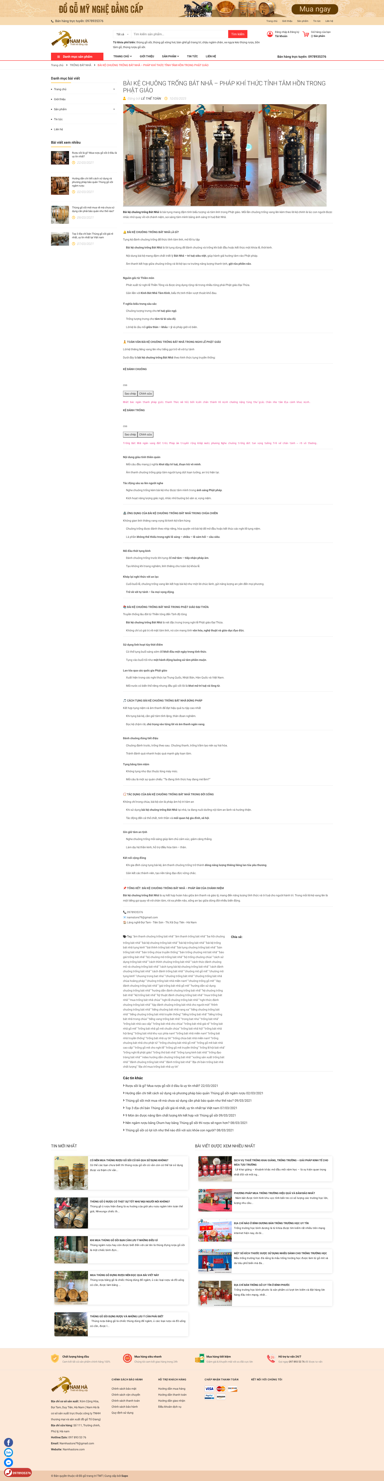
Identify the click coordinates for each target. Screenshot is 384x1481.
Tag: (129, 936)
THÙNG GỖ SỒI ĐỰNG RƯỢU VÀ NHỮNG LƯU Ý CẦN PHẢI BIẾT (126, 1316)
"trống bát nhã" (209, 1019)
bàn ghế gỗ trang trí (189, 42)
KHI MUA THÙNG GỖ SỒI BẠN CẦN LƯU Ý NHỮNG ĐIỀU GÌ (124, 1240)
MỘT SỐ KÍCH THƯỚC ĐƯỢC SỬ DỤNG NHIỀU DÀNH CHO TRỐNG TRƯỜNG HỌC (280, 1253)
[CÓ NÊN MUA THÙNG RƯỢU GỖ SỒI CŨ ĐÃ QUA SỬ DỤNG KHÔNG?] (71, 1173)
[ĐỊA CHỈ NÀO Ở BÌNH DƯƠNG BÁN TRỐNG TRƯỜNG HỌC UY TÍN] (215, 1230)
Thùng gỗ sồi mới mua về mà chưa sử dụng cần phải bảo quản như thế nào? (188, 1100)
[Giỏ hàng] (306, 34)
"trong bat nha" (190, 1019)
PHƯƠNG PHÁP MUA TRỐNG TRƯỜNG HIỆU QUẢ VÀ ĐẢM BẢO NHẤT (274, 1193)
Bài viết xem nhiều (66, 142)
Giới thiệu (287, 21)
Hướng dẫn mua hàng (171, 1388)
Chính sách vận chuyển (126, 1394)
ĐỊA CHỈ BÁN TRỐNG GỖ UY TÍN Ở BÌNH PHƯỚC (262, 1284)
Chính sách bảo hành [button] (127, 1379)
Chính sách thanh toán (126, 1400)
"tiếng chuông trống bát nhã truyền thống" (155, 1014)
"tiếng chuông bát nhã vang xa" (170, 1009)
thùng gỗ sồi (144, 42)
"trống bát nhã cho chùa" (168, 1023)
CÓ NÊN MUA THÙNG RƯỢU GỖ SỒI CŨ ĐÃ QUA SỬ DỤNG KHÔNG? (129, 1160)
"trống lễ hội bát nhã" (212, 1047)
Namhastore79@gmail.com (76, 1443)
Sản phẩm (302, 21)
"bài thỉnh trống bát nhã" (161, 947)
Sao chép (130, 393)
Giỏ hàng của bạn (321, 31)
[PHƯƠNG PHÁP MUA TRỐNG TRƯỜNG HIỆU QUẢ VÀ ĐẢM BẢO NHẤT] (215, 1200)
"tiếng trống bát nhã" (194, 1014)
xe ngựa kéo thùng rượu (239, 42)
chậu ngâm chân (212, 42)
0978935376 (94, 21)
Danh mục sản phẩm (77, 57)
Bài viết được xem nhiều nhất (225, 1146)
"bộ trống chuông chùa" (197, 957)
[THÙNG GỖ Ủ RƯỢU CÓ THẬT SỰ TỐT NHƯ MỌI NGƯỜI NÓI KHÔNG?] (71, 1213)
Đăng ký (294, 31)
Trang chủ (271, 21)
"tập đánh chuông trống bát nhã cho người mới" (180, 1004)
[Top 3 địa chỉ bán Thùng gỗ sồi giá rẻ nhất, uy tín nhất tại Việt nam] (60, 239)
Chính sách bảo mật (124, 1388)
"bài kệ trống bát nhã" (191, 942)
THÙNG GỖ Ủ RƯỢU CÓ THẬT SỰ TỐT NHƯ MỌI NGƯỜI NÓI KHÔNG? (130, 1201)
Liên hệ (329, 21)
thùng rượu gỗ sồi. (134, 47)
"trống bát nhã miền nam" (191, 1033)
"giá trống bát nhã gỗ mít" (174, 985)
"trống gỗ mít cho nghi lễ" (149, 1047)
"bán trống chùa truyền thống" (160, 952)
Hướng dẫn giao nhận (171, 1400)
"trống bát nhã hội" (191, 1028)
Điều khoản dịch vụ (169, 1406)
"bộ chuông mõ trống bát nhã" (164, 957)
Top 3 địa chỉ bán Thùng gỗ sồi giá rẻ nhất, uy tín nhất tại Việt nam (181, 1108)
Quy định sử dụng (122, 1412)
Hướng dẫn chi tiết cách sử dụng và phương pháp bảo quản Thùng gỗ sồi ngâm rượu (92, 182)
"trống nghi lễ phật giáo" (137, 1052)
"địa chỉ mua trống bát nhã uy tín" (158, 1066)
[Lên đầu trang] (377, 1462)
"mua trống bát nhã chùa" (145, 999)
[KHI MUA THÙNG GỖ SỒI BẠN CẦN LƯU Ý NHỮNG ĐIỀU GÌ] (71, 1249)
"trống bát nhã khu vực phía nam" (154, 1033)
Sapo (124, 1475)
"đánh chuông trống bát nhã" (147, 1062)
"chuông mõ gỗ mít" (196, 971)
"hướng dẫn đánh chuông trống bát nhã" (176, 990)
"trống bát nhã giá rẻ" (197, 1023)
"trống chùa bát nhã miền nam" (191, 1038)
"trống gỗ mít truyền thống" (182, 1047)
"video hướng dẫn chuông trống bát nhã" (166, 1057)
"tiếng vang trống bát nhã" (164, 1019)
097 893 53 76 (297, 1361)
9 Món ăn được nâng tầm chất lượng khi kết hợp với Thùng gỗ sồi (180, 1115)
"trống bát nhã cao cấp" (137, 1023)
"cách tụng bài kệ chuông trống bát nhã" (184, 966)
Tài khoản (281, 36)
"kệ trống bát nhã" (145, 995)
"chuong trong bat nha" (150, 976)
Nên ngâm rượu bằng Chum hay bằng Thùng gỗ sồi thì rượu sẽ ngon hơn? (186, 1123)
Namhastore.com (73, 1449)
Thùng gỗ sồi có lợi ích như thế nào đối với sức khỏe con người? (179, 1130)
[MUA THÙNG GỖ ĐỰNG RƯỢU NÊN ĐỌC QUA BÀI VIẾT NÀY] (71, 1287)
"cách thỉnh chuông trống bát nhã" (169, 961)
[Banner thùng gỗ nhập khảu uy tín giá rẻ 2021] (192, 8)
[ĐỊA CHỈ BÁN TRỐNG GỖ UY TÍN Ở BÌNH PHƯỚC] (215, 1293)
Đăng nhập (281, 31)
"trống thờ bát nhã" (164, 1052)
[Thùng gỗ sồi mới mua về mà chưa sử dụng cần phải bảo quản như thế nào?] (60, 215)
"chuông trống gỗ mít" (201, 980)
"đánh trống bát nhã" (178, 1062)
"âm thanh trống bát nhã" (190, 936)
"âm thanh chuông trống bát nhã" (153, 936)
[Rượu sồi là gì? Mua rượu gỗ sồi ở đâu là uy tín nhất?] (60, 158)
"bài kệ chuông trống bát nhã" (159, 942)
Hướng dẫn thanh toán (172, 1394)
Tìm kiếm (237, 34)
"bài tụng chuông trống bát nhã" (196, 947)
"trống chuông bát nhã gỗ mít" (177, 1042)
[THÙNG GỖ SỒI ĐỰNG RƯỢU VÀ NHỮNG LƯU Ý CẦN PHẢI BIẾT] (71, 1324)
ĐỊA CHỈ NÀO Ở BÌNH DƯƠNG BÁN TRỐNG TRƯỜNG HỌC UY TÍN (271, 1223)
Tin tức (317, 21)
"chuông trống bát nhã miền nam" (166, 980)
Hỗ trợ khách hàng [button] (172, 1379)
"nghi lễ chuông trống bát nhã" (180, 999)
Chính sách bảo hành (125, 1406)
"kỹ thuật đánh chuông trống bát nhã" (180, 995)
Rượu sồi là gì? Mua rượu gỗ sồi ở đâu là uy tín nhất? (171, 1086)
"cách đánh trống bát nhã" (167, 971)
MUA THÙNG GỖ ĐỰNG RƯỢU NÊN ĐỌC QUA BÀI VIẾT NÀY (124, 1275)
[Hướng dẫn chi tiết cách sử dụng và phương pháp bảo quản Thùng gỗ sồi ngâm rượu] (60, 186)
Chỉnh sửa (145, 393)
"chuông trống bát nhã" (179, 976)
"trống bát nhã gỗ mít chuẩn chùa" (159, 1028)
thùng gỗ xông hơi (164, 42)
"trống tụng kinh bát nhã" (192, 1052)
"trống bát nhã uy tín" (159, 1038)
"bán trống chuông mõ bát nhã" (198, 952)
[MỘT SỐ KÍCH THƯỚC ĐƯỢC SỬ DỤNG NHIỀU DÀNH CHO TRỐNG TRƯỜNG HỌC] (215, 1261)
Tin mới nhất (64, 1146)
